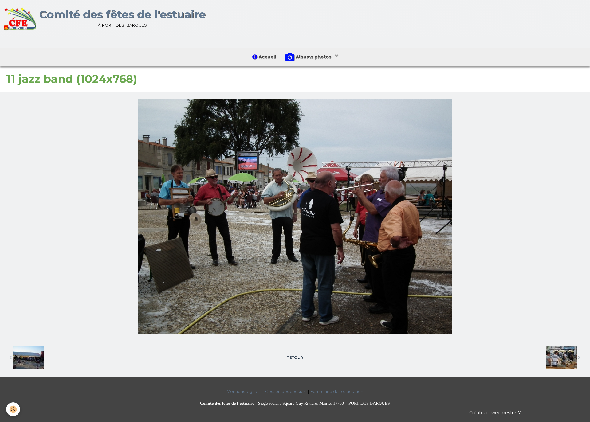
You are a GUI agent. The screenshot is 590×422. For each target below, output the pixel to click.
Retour (295, 357)
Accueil (266, 57)
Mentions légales (243, 391)
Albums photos (313, 57)
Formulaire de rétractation (336, 391)
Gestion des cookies (285, 391)
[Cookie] (13, 409)
